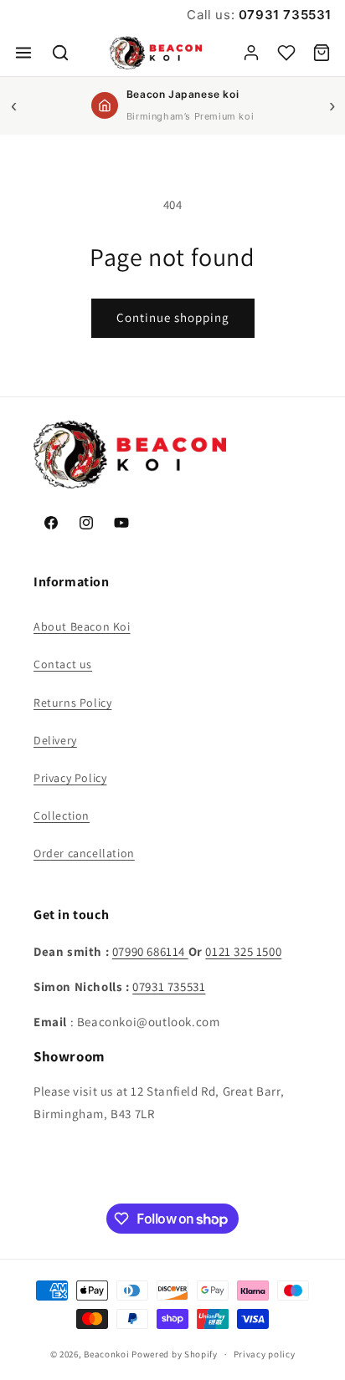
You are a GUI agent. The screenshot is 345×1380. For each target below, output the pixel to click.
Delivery (55, 740)
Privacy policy (265, 1354)
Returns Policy (72, 702)
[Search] (60, 52)
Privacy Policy (69, 777)
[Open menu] (23, 52)
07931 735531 (283, 15)
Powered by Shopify (174, 1354)
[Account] (251, 52)
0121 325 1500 (243, 951)
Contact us (62, 664)
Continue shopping (172, 317)
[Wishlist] (286, 52)
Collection (61, 815)
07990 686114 (150, 951)
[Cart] (321, 52)
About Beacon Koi (82, 626)
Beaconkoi (106, 1354)
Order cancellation (84, 853)
